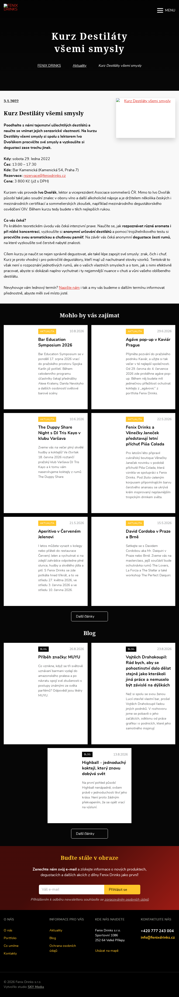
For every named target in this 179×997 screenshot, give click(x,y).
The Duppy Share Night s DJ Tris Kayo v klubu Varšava (59, 433)
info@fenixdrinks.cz (158, 937)
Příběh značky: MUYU (59, 657)
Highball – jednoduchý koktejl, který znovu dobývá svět (104, 768)
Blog (52, 938)
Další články (85, 616)
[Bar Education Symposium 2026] (20, 338)
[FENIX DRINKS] (15, 10)
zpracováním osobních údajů (126, 899)
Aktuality (79, 65)
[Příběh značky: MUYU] (20, 656)
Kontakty (10, 953)
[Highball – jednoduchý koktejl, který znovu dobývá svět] (63, 761)
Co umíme (11, 946)
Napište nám (69, 288)
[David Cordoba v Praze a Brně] (107, 530)
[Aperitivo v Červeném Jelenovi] (20, 530)
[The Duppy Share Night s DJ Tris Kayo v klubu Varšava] (20, 426)
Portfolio (10, 938)
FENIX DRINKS (49, 65)
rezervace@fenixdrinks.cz (45, 176)
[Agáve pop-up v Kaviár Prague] (107, 338)
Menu (170, 10)
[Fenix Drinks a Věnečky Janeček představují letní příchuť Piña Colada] (107, 426)
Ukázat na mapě (106, 950)
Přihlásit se (118, 890)
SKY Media (36, 987)
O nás (8, 930)
